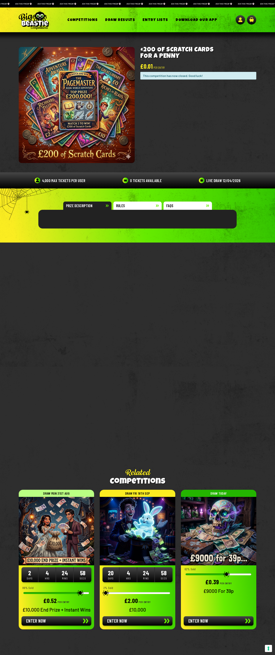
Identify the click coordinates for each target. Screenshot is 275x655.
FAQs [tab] (169, 205)
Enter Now (36, 621)
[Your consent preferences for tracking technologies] (268, 648)
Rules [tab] (120, 205)
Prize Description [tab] (79, 205)
